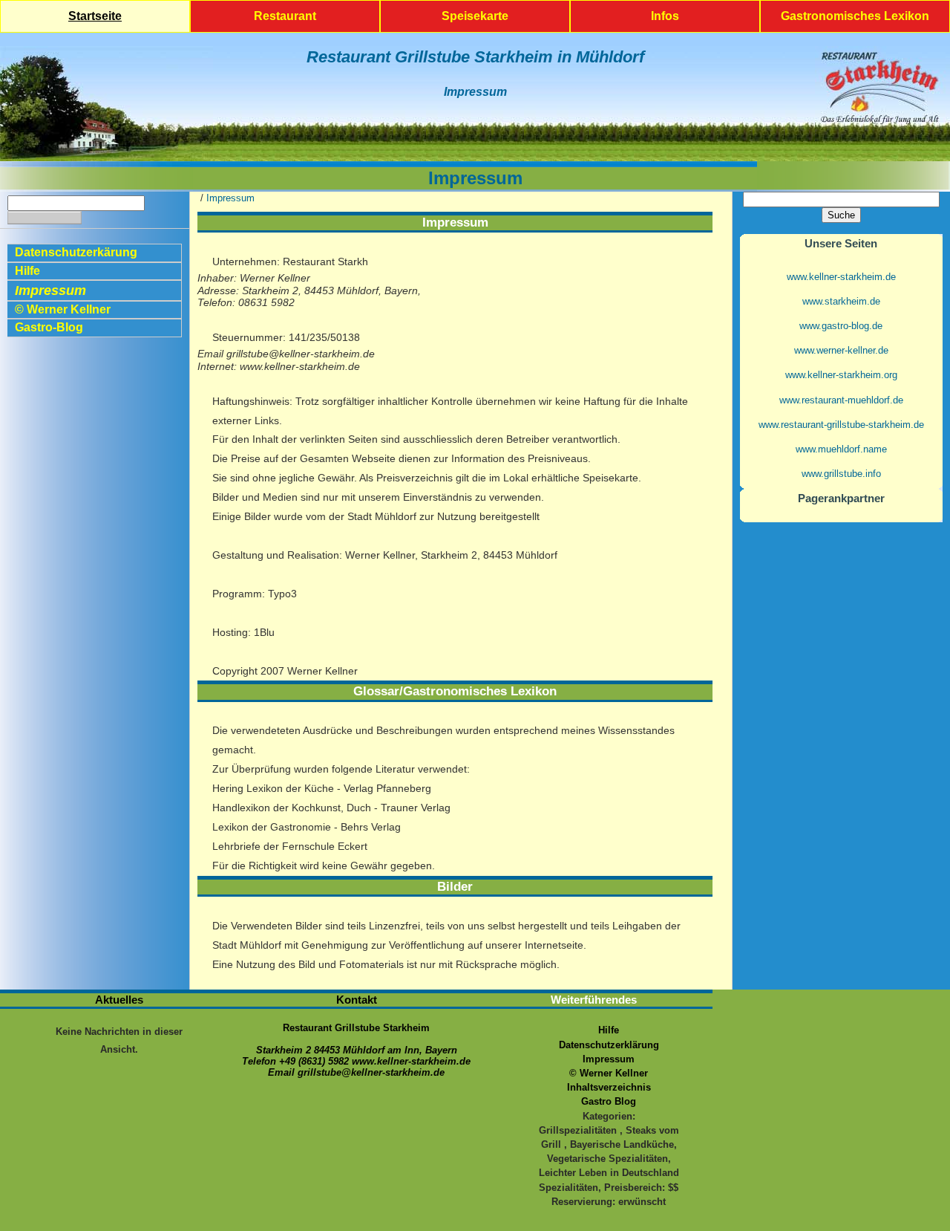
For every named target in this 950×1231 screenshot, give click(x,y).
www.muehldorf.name (841, 449)
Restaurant (285, 16)
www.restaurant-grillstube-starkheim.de (841, 424)
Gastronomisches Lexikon (855, 16)
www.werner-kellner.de (841, 350)
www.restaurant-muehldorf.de (841, 400)
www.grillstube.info (841, 473)
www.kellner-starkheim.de (841, 276)
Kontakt (356, 999)
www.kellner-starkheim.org (841, 374)
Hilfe (27, 270)
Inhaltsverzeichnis (609, 1087)
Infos (665, 16)
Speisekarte (475, 16)
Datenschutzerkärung (76, 252)
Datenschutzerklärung (609, 1044)
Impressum (475, 91)
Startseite (95, 16)
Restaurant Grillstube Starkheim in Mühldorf (475, 57)
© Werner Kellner (63, 309)
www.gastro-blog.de (840, 325)
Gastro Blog (608, 1101)
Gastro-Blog (49, 327)
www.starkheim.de (841, 301)
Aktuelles (119, 999)
